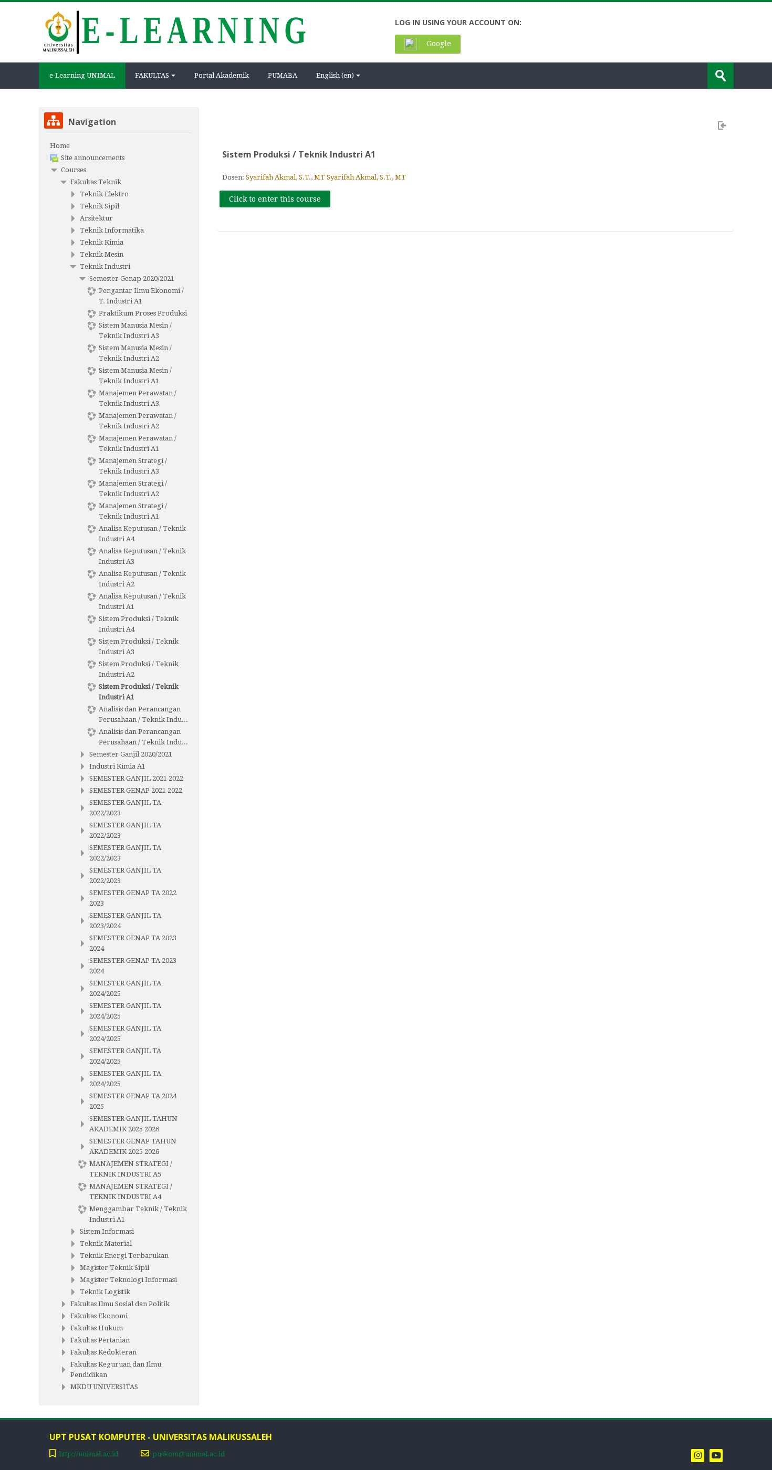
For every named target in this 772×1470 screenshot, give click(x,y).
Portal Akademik (221, 75)
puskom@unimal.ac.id (188, 1454)
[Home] (173, 31)
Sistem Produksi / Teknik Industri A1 (298, 154)
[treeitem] (119, 146)
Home (60, 146)
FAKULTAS (152, 75)
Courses (73, 170)
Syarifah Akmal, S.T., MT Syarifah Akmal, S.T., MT (326, 177)
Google (437, 43)
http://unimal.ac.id (88, 1454)
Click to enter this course (275, 199)
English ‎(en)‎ (335, 75)
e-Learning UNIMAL (82, 75)
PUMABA (282, 75)
